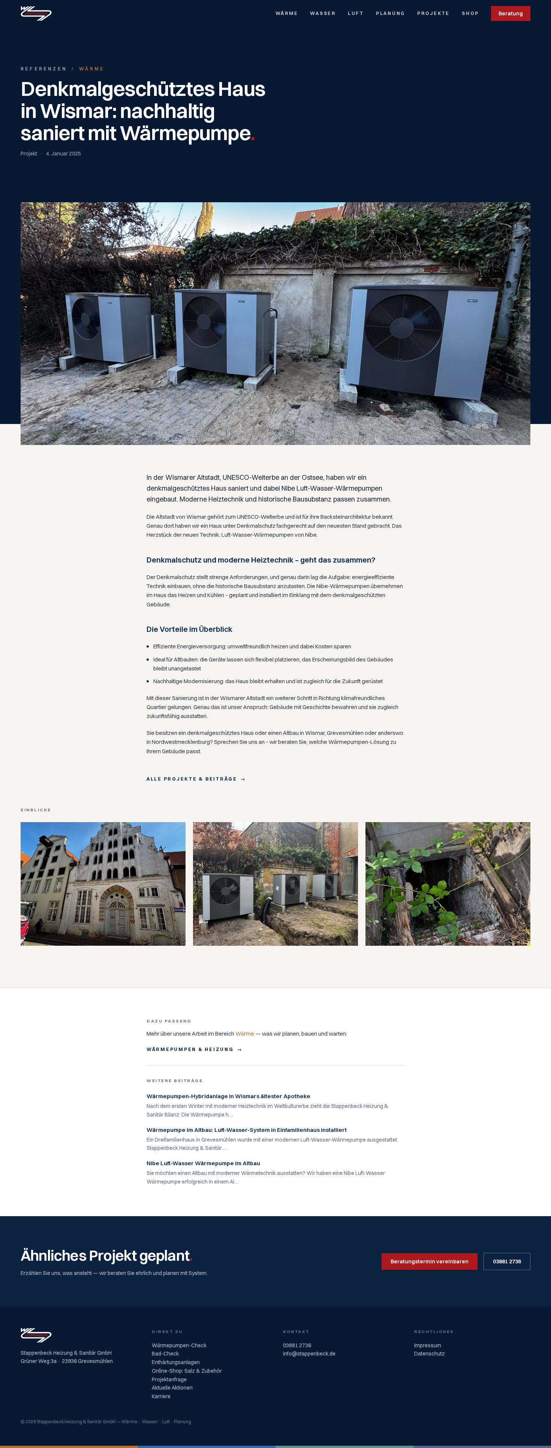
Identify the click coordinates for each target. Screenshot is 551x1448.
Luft (356, 13)
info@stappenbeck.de (309, 1353)
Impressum (427, 1345)
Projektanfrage (169, 1379)
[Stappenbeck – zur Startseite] (36, 13)
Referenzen (44, 69)
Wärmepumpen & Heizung (190, 1049)
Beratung (511, 13)
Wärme (287, 13)
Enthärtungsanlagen (176, 1362)
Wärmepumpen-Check (179, 1345)
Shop (470, 13)
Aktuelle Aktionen (172, 1387)
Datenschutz (429, 1353)
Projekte (433, 13)
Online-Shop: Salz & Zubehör (187, 1370)
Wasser (322, 13)
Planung (390, 13)
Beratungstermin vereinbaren (430, 1261)
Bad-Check (165, 1353)
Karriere (161, 1396)
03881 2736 (507, 1261)
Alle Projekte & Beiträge (192, 779)
